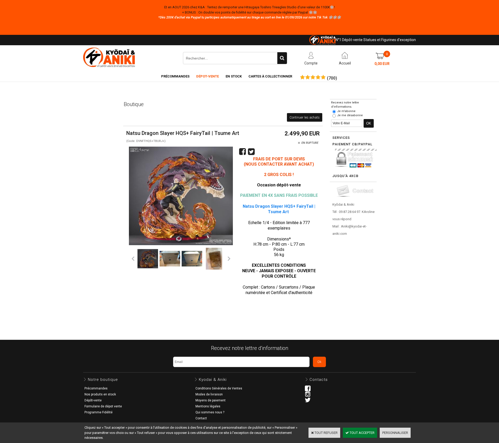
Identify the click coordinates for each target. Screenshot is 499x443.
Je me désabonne (350, 115)
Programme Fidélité (98, 412)
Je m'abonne (346, 111)
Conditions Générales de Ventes (218, 388)
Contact (201, 418)
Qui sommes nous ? (209, 412)
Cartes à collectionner (270, 76)
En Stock (234, 76)
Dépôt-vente (93, 400)
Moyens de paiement (210, 400)
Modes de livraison (209, 394)
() (332, 78)
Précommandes (175, 76)
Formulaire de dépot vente (103, 406)
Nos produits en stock (100, 394)
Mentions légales (207, 406)
